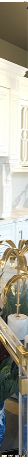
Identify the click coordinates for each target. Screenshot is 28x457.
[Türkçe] (23, 1)
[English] (24, 1)
